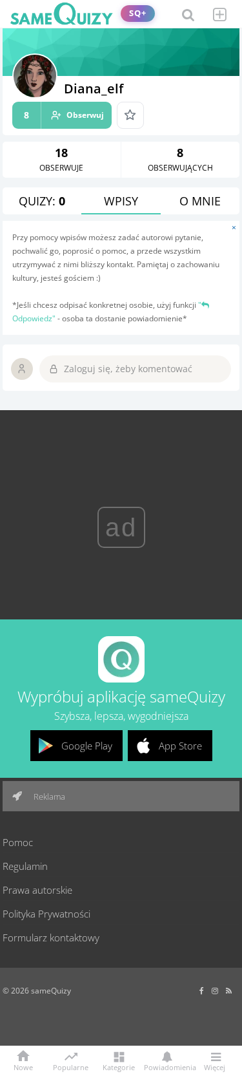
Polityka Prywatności (46, 913)
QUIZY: (42, 201)
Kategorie (119, 1066)
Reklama (48, 796)
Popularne (70, 1066)
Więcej (214, 1066)
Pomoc (18, 842)
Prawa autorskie (37, 889)
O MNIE (200, 201)
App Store (180, 745)
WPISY (121, 201)
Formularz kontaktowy (51, 937)
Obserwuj (64, 115)
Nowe (23, 1066)
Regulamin (25, 866)
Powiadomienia (167, 1066)
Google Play (86, 745)
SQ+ (137, 13)
